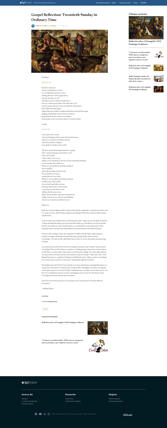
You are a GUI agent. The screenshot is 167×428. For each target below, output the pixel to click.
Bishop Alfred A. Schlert (46, 26)
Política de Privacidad (89, 414)
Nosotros (25, 399)
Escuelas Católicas (27, 404)
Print (45, 309)
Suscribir (143, 2)
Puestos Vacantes (114, 399)
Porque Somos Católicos (73, 401)
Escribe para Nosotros (116, 401)
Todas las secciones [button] (125, 3)
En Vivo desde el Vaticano (103, 3)
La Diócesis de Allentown (29, 401)
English (114, 3)
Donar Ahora (69, 399)
